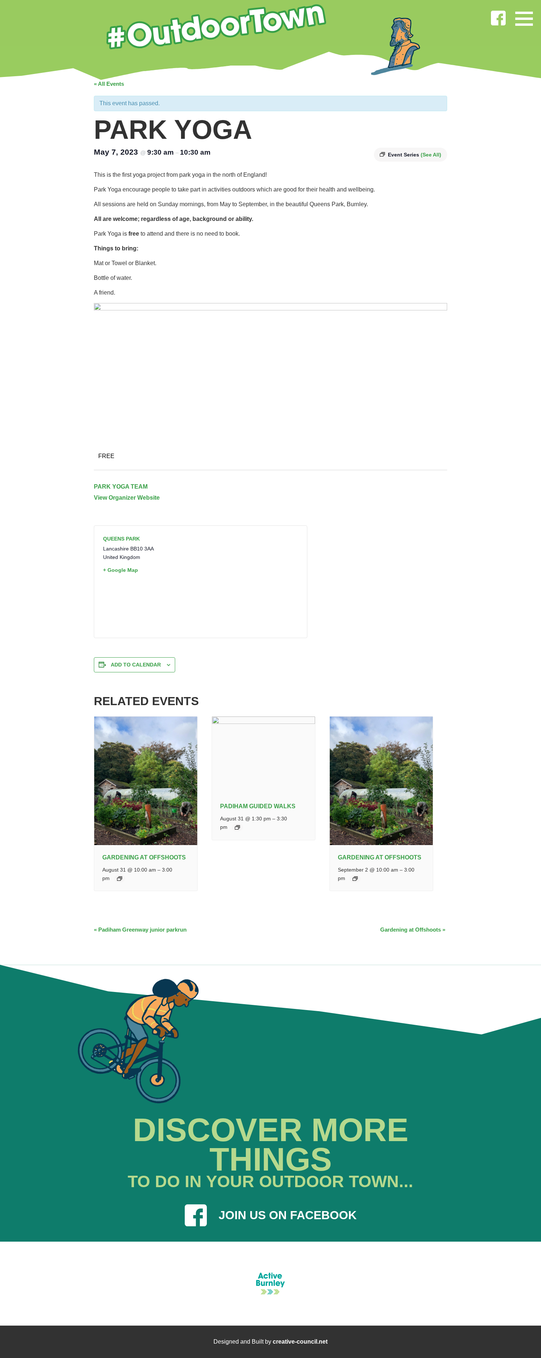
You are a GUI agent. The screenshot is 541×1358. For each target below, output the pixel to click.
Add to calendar (136, 665)
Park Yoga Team (121, 486)
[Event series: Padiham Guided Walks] (237, 827)
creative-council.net (300, 1341)
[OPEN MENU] (524, 17)
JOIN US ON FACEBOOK (288, 1215)
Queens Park (121, 539)
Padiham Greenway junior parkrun (140, 929)
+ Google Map (120, 570)
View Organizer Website (127, 498)
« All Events (109, 84)
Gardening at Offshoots (144, 857)
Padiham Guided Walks (258, 806)
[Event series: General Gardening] (119, 878)
